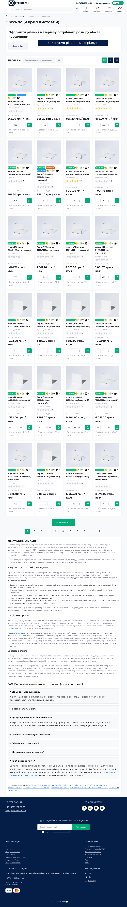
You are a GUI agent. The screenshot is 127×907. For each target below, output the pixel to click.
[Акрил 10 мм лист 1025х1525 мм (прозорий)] (78, 455)
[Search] (77, 9)
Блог (7, 846)
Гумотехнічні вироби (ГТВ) (95, 849)
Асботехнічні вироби (93, 852)
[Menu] (3, 3)
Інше (87, 863)
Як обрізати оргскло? (23, 761)
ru (121, 3)
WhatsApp (92, 881)
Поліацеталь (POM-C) (82, 785)
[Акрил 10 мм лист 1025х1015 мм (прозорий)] (107, 378)
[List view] (110, 60)
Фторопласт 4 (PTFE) (102, 785)
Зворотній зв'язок (12, 860)
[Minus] (10, 125)
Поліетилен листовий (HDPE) (36, 788)
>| (99, 531)
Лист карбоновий (100, 788)
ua (117, 3)
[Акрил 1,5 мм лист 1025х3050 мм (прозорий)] (78, 80)
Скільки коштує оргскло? (25, 743)
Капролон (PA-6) (15, 788)
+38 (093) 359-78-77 (15, 810)
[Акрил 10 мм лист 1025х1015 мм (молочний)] (78, 378)
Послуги (88, 860)
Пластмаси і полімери (18, 16)
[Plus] (20, 125)
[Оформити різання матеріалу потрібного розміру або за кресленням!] (72, 43)
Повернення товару (13, 863)
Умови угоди (10, 854)
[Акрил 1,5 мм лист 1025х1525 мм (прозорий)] (49, 80)
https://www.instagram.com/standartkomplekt (90, 808)
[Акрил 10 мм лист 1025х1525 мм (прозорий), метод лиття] (107, 455)
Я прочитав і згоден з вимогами (65, 832)
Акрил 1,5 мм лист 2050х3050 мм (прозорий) (45, 177)
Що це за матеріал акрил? (26, 692)
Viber (90, 877)
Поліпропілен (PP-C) (60, 788)
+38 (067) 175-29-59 (15, 807)
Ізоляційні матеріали (93, 846)
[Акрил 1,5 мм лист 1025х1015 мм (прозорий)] (20, 80)
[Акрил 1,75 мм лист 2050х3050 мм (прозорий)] (107, 228)
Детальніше (18, 46)
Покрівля (88, 857)
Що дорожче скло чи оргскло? (28, 752)
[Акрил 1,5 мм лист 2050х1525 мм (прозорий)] (20, 152)
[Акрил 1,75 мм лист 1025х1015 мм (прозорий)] (78, 152)
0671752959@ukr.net (14, 878)
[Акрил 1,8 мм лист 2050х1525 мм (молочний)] (20, 378)
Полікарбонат (34, 785)
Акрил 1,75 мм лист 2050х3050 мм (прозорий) (104, 250)
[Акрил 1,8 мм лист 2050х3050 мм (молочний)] (49, 378)
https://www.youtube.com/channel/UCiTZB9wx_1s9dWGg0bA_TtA (102, 808)
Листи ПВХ (114, 788)
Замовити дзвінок (103, 3)
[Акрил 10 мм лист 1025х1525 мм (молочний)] (49, 455)
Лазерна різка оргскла (18, 633)
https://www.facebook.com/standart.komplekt (84, 808)
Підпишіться (81, 827)
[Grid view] (104, 60)
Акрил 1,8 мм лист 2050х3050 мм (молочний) (45, 400)
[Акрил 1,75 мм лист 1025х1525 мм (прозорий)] (107, 152)
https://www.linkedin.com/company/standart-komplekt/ (96, 808)
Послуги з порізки (12, 852)
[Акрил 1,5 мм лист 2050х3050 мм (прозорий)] (49, 152)
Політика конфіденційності (15, 857)
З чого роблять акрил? (24, 709)
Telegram (91, 873)
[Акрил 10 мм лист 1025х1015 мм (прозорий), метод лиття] (20, 455)
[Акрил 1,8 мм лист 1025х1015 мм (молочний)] (20, 305)
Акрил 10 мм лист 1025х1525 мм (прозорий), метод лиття (107, 477)
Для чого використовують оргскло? (31, 734)
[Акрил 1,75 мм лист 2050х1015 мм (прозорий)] (49, 228)
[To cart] (29, 125)
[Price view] (116, 60)
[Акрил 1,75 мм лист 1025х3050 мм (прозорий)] (20, 228)
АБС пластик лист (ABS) (81, 788)
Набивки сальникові (93, 854)
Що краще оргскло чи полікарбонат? (32, 717)
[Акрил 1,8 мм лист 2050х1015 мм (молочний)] (107, 305)
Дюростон (12, 790)
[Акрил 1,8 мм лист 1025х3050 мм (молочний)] (78, 305)
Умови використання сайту (62, 832)
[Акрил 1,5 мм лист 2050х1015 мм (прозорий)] (107, 80)
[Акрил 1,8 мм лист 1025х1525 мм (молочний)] (49, 305)
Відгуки (8, 849)
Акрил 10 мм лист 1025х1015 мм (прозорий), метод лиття (19, 477)
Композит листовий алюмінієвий (57, 785)
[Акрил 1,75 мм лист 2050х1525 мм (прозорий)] (78, 228)
